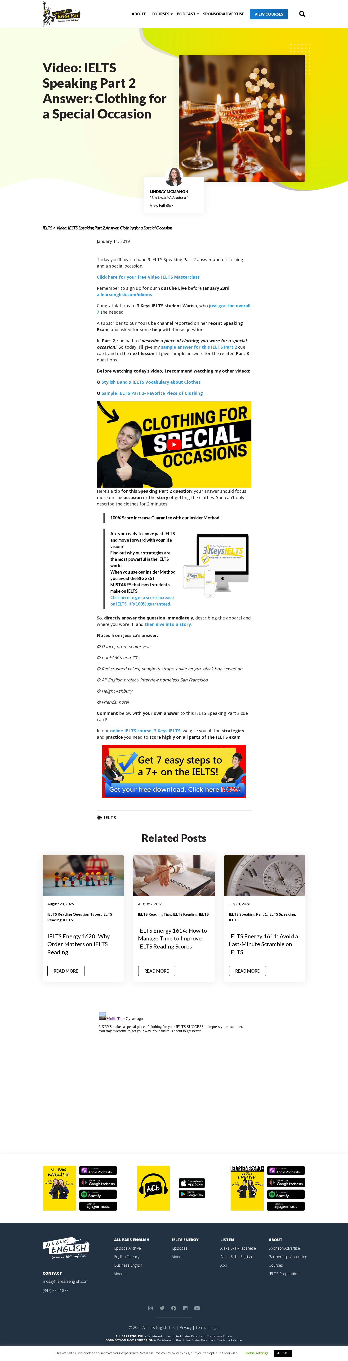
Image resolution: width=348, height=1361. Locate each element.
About (139, 14)
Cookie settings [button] (256, 1353)
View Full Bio (161, 205)
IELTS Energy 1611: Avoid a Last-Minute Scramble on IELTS (263, 944)
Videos (119, 1273)
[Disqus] (174, 1069)
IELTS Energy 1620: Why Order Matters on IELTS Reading (78, 944)
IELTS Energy (185, 1239)
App (223, 1265)
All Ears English (131, 1239)
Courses (160, 14)
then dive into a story (168, 624)
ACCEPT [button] (283, 1353)
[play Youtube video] (174, 444)
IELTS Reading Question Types (74, 914)
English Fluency (126, 1256)
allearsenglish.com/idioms (124, 294)
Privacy (186, 1327)
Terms (201, 1327)
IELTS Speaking (281, 914)
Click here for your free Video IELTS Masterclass (148, 277)
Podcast (186, 14)
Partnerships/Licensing (288, 1256)
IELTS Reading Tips (154, 914)
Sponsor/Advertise (223, 14)
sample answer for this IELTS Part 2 (199, 347)
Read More (66, 971)
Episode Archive (127, 1248)
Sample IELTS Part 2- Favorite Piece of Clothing (152, 393)
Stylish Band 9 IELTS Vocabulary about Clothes (151, 382)
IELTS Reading (185, 914)
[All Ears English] (66, 1247)
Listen (227, 1239)
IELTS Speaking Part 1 (248, 914)
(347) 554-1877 (55, 1290)
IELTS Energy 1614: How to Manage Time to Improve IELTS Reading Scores (172, 938)
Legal (214, 1327)
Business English (128, 1265)
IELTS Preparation (284, 1273)
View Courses (268, 14)
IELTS (47, 227)
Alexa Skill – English (236, 1256)
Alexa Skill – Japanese (238, 1248)
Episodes (179, 1248)
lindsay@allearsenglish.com (65, 1281)
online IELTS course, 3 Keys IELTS (145, 730)
